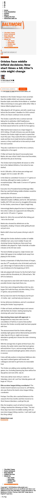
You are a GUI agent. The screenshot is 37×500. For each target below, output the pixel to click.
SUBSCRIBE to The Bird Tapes (11, 47)
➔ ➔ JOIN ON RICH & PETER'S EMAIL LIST (16, 91)
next (11, 418)
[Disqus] (18, 442)
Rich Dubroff (7, 80)
